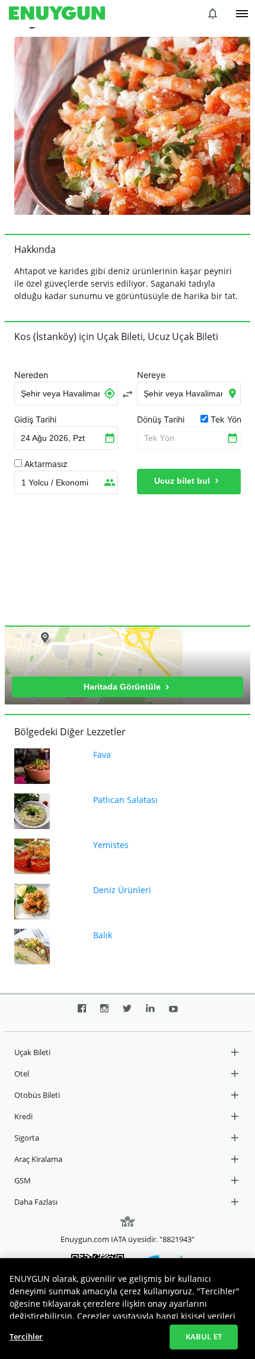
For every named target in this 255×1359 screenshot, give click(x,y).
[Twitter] (127, 1013)
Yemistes (111, 844)
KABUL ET (204, 1336)
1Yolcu (54, 482)
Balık (102, 935)
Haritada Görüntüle (123, 686)
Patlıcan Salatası (125, 799)
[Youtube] (173, 1013)
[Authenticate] (242, 13)
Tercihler (26, 1336)
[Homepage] (57, 13)
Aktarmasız (46, 464)
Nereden (31, 375)
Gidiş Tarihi (35, 419)
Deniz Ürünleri (122, 890)
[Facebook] (82, 1013)
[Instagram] (104, 1013)
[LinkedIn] (150, 1013)
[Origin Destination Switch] (127, 394)
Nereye (151, 375)
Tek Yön (159, 438)
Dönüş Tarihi (160, 419)
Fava (102, 754)
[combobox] (66, 393)
